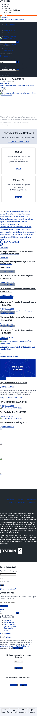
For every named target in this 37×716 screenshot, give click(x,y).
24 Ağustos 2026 (8, 296)
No (23, 685)
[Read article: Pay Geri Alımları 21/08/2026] (18, 408)
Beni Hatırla (6, 582)
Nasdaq (8, 229)
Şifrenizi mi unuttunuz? (8, 589)
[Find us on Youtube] (8, 1)
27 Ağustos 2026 (8, 427)
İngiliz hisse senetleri (18, 227)
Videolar (7, 48)
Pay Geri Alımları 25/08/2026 (13, 402)
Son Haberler (8, 50)
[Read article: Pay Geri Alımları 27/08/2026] (18, 418)
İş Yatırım (9, 637)
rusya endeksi (20, 237)
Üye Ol (18, 169)
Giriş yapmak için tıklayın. (18, 142)
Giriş (2, 609)
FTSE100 (9, 224)
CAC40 (13, 237)
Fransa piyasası (12, 234)
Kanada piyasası (12, 219)
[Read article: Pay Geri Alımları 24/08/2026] (18, 368)
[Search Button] (0, 40)
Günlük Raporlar (9, 25)
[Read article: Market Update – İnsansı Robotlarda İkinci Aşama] (18, 311)
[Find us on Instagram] (6, 1)
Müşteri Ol (18, 197)
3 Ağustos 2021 (5, 84)
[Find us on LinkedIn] (10, 1)
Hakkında (7, 4)
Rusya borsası (22, 234)
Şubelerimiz (8, 8)
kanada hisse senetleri (13, 222)
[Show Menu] (0, 36)
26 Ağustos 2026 (8, 283)
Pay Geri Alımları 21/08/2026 (13, 412)
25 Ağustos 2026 (8, 406)
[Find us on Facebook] (5, 1)
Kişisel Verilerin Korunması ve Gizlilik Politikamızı (16, 645)
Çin (22, 229)
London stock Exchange (14, 232)
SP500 (9, 227)
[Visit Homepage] (4, 17)
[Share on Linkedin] (0, 244)
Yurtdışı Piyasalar (10, 37)
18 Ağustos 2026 (8, 337)
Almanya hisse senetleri (13, 214)
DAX (23, 211)
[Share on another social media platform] (1, 246)
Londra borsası (16, 229)
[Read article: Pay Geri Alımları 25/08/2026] (18, 398)
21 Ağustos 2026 (8, 309)
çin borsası (26, 232)
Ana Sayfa (3, 54)
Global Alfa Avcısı (23, 85)
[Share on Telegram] (2, 244)
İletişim (6, 6)
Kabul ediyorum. (17, 648)
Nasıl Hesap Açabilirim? (12, 10)
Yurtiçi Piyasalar (9, 31)
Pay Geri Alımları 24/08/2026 (13, 382)
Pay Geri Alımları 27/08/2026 (13, 422)
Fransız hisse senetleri (14, 211)
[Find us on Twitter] (2, 1)
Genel (10, 54)
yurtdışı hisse (22, 219)
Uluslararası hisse (13, 216)
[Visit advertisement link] (12, 19)
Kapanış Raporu (6, 298)
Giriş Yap (5, 15)
